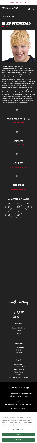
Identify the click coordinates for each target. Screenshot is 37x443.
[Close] (35, 414)
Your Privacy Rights (18, 429)
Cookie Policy (14, 426)
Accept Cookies (18, 439)
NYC (30, 404)
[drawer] (33, 9)
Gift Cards (18, 353)
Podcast (18, 331)
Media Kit (19, 350)
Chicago (11, 404)
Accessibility (18, 364)
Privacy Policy (18, 372)
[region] (18, 427)
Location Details (18, 347)
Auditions (18, 336)
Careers (18, 333)
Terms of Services (18, 369)
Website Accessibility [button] (18, 367)
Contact (18, 375)
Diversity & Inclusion (18, 328)
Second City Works (20, 408)
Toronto (21, 404)
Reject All (18, 434)
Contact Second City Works (18, 377)
